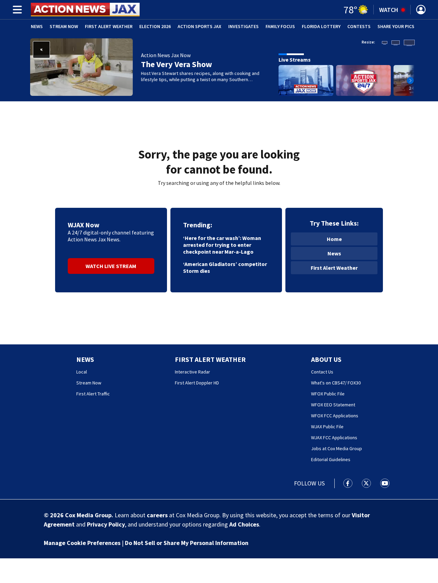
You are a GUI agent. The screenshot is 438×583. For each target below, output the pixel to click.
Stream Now (64, 26)
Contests (359, 26)
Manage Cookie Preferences (82, 543)
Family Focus (280, 26)
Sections (16, 9)
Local (81, 372)
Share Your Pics (395, 26)
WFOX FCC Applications (334, 416)
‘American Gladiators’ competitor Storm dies (225, 267)
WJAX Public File (327, 426)
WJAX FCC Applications (334, 437)
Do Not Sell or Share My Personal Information (186, 543)
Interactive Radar (192, 372)
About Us (326, 359)
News (37, 26)
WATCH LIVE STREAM (111, 266)
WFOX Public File (328, 394)
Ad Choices (244, 524)
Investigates (243, 26)
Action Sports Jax (199, 26)
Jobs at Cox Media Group (336, 448)
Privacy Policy (106, 524)
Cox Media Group (88, 515)
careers (157, 515)
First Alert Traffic (93, 394)
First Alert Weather (108, 26)
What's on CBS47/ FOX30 (336, 383)
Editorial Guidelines (330, 459)
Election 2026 (155, 26)
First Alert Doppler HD (197, 383)
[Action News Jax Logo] (85, 9)
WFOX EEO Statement (333, 405)
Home (334, 239)
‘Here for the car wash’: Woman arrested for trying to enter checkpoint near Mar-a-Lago (222, 245)
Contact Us (322, 372)
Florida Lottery (321, 26)
